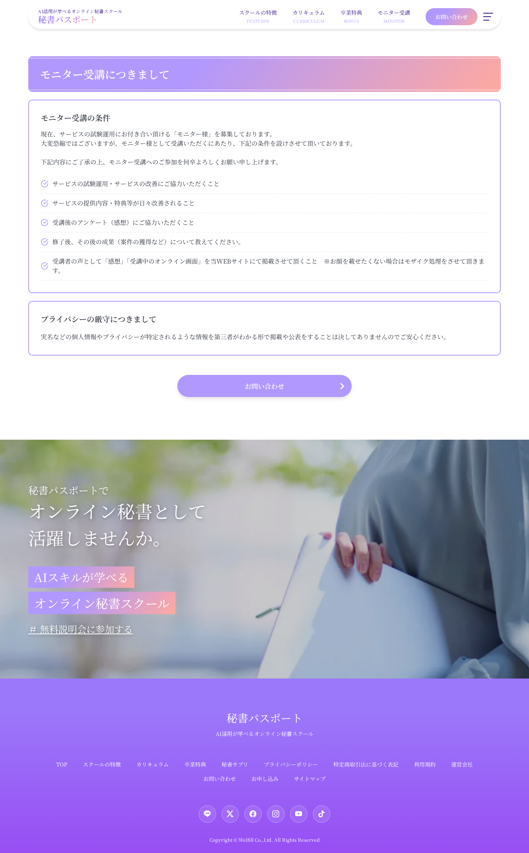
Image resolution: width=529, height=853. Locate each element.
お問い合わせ (451, 17)
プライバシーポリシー (291, 764)
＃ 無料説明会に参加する (80, 628)
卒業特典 (195, 764)
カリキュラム (152, 764)
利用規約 (425, 764)
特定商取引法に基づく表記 (365, 764)
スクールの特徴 (102, 764)
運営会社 (462, 764)
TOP (61, 764)
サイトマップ (310, 778)
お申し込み (264, 778)
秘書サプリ (235, 764)
